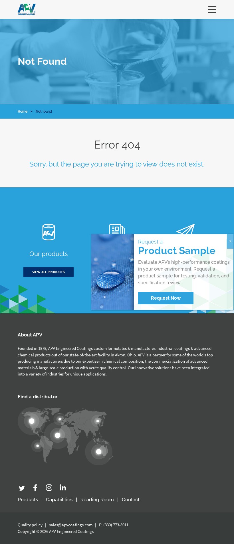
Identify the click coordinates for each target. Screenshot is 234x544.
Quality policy (30, 524)
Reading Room (97, 499)
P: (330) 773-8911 (113, 524)
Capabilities (59, 499)
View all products (48, 272)
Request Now (166, 298)
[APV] (27, 9)
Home (22, 111)
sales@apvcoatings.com (70, 524)
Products (28, 499)
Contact (131, 499)
